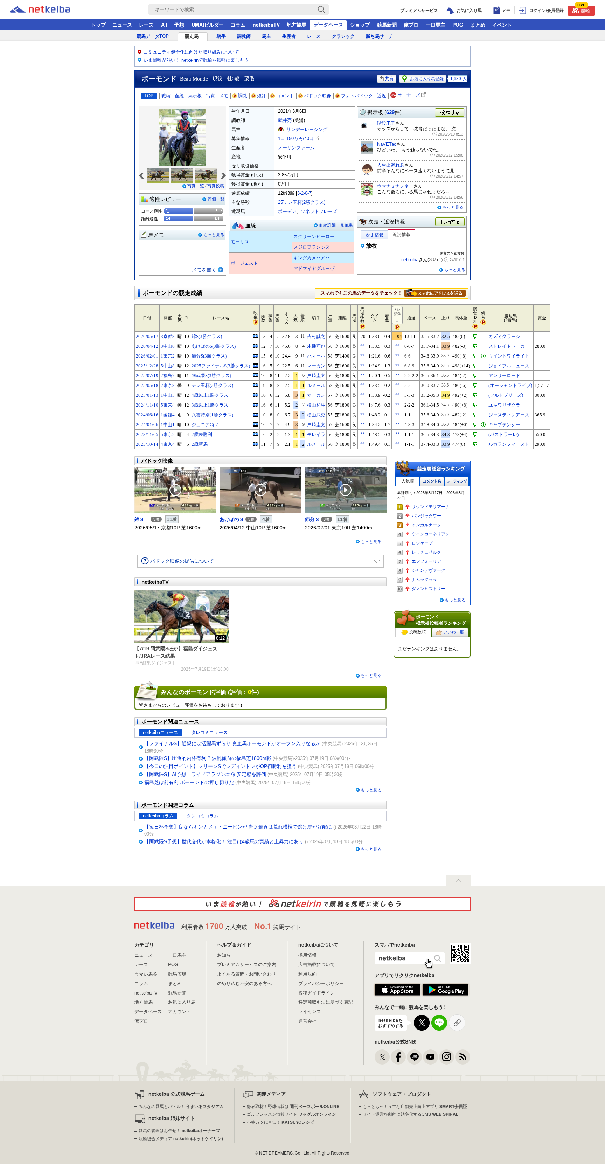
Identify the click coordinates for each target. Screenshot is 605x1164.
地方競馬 (296, 24)
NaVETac (386, 144)
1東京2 (168, 356)
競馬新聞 (387, 24)
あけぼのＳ (232, 519)
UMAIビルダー (208, 24)
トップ (98, 24)
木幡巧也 (316, 346)
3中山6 (168, 346)
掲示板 (195, 95)
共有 (389, 78)
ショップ (360, 24)
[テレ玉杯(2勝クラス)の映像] (255, 385)
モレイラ (316, 434)
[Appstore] (397, 990)
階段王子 (386, 123)
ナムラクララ (424, 579)
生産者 (289, 36)
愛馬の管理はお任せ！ (179, 1130)
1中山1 (168, 424)
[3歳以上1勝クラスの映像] (255, 404)
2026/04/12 (147, 346)
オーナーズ (408, 95)
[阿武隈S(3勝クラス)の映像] (255, 375)
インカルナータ (426, 524)
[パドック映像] (175, 490)
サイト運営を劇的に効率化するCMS (410, 1114)
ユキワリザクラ (504, 405)
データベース (328, 24)
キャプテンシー (504, 424)
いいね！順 (453, 632)
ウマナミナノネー (395, 186)
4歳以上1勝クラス (210, 395)
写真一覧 (195, 185)
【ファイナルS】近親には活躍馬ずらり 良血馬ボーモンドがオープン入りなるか (232, 743)
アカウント (179, 1011)
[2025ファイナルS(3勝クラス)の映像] (255, 365)
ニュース (122, 24)
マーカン (316, 365)
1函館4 (168, 414)
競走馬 (192, 36)
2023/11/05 (147, 434)
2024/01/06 (147, 424)
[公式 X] (382, 1057)
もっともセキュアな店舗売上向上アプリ (415, 1106)
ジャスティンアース (508, 414)
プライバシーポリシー (321, 983)
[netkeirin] (302, 904)
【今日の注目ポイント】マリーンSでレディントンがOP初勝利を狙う (220, 766)
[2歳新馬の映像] (255, 444)
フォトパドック (357, 95)
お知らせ (226, 954)
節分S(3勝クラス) (209, 356)
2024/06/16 (147, 414)
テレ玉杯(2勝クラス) (212, 385)
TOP (149, 95)
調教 (242, 95)
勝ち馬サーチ (379, 36)
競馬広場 (177, 973)
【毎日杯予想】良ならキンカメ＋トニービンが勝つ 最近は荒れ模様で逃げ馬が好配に (238, 827)
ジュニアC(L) (205, 424)
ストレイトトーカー (508, 346)
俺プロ (411, 24)
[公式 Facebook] (398, 1057)
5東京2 (168, 434)
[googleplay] (445, 990)
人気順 (407, 481)
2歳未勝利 (202, 434)
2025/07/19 (147, 375)
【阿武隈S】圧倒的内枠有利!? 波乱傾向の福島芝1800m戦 (207, 758)
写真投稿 (215, 185)
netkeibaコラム (158, 815)
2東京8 (168, 385)
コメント (285, 95)
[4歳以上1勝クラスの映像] (255, 395)
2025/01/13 (147, 395)
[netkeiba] (49, 9)
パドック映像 (317, 95)
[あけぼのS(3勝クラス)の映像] (255, 346)
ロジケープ (422, 543)
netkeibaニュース (160, 732)
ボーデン (287, 211)
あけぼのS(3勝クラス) (214, 346)
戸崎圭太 (316, 375)
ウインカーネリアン (431, 534)
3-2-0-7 (304, 193)
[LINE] (414, 1057)
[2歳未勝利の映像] (255, 434)
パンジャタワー (426, 515)
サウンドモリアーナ (431, 506)
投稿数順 (417, 632)
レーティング (456, 481)
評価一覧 (216, 198)
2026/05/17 (147, 336)
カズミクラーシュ (506, 336)
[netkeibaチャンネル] (430, 1057)
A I (164, 24)
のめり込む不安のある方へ (244, 983)
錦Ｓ (141, 519)
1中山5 (168, 395)
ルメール (316, 385)
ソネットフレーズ (319, 211)
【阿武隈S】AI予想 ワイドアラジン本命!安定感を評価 (205, 774)
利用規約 (307, 973)
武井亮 (285, 120)
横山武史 (316, 414)
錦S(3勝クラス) (207, 336)
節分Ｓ (312, 519)
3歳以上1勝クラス (210, 405)
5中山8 (168, 365)
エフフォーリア (426, 561)
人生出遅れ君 (390, 165)
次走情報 (375, 235)
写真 (210, 95)
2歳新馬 (200, 444)
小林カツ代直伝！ (280, 1122)
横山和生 (316, 405)
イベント (502, 24)
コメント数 (432, 481)
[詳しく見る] (435, 293)
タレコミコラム (202, 815)
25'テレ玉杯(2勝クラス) (301, 202)
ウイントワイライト (508, 356)
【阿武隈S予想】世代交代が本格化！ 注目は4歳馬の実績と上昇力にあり (224, 841)
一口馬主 (435, 24)
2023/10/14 (147, 444)
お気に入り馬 (181, 1001)
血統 (179, 95)
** (362, 346)
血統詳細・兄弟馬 (336, 225)
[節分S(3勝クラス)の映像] (255, 355)
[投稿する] (450, 222)
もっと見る (213, 234)
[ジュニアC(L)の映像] (255, 424)
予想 (179, 24)
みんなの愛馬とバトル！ (181, 1106)
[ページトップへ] (458, 880)
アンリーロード (504, 375)
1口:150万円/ (296, 138)
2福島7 (168, 375)
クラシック (343, 36)
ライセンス (309, 1011)
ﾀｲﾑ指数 (397, 311)
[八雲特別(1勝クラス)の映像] (255, 414)
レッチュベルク (426, 552)
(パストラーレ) (503, 434)
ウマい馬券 (145, 973)
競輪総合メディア (181, 1138)
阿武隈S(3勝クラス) (211, 375)
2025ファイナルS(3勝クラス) (221, 365)
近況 (381, 95)
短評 (261, 95)
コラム (238, 24)
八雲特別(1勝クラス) (212, 414)
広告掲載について (316, 964)
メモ (223, 95)
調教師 (244, 36)
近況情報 (401, 234)
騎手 (221, 36)
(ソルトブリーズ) (505, 395)
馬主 (266, 36)
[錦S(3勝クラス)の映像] (255, 336)
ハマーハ (316, 356)
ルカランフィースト (508, 444)
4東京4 (168, 444)
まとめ (478, 24)
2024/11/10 (147, 405)
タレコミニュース (209, 732)
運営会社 (307, 1020)
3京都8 (168, 336)
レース (146, 24)
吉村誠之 (316, 336)
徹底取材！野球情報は (293, 1106)
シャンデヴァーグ (428, 570)
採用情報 (307, 954)
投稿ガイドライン (316, 992)
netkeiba (409, 259)
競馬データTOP (153, 36)
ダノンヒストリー (428, 588)
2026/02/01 (147, 356)
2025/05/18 (147, 385)
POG (457, 24)
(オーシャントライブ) (510, 385)
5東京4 (168, 405)
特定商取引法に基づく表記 (325, 1001)
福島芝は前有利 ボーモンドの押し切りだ (189, 782)
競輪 (583, 10)
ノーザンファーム (296, 147)
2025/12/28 (147, 365)
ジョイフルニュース (508, 365)
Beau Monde (194, 79)
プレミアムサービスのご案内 (246, 964)
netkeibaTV (266, 24)
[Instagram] (446, 1057)
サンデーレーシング (306, 129)
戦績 (166, 95)
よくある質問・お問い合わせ (246, 973)
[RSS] (462, 1057)
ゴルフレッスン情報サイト (291, 1114)
